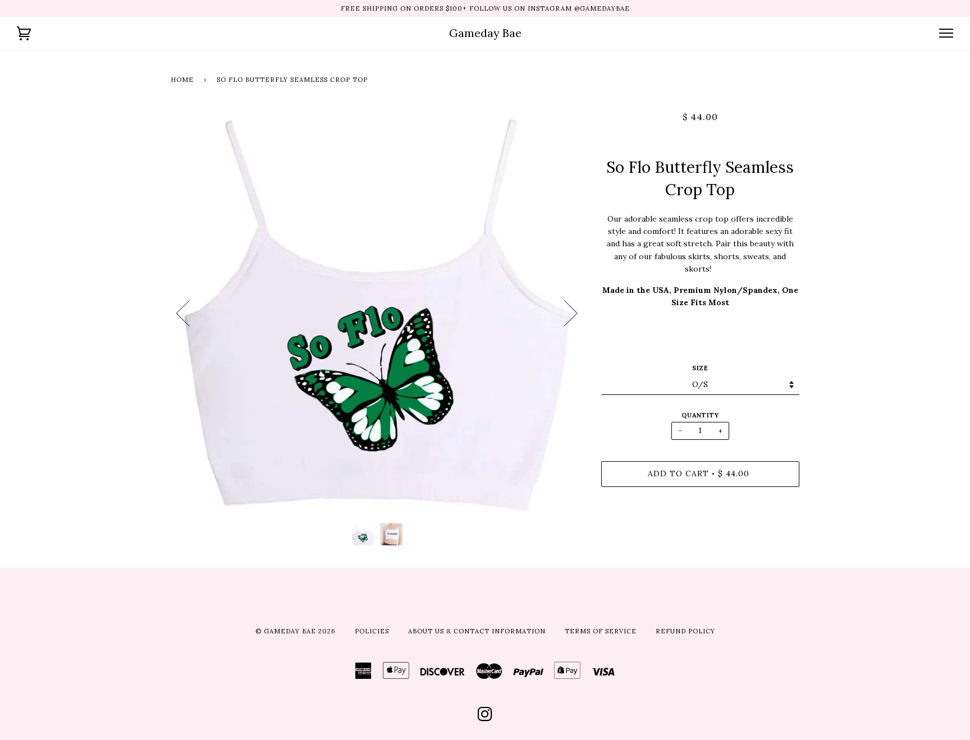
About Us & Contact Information (477, 631)
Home (182, 80)
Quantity (700, 415)
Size (700, 368)
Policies (372, 631)
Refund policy (685, 631)
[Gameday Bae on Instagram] (485, 717)
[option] (377, 312)
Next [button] (563, 312)
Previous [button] (190, 312)
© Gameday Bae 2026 (295, 631)
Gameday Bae (485, 33)
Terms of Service (601, 631)
